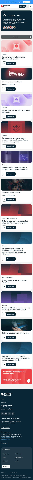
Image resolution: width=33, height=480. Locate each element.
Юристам (4, 461)
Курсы (3, 402)
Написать (4, 443)
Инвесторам (5, 454)
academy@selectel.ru (6, 437)
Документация (19, 457)
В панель (22, 6)
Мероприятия (6, 406)
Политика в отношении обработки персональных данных (16, 477)
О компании (18, 454)
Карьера (17, 461)
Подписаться (5, 427)
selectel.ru (6, 466)
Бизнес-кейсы (6, 409)
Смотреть (10, 63)
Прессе (4, 457)
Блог (3, 399)
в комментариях (5, 439)
